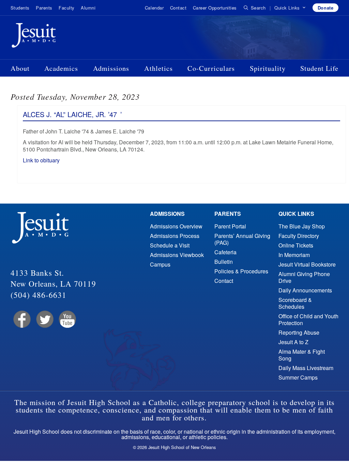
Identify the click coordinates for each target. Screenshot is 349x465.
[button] (290, 8)
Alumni (88, 7)
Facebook (21, 319)
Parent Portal (230, 226)
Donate (325, 7)
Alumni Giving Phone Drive (304, 277)
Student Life (319, 68)
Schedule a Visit (169, 245)
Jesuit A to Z (293, 342)
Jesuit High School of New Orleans (58, 37)
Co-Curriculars (211, 68)
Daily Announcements (305, 290)
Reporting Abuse (298, 332)
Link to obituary (42, 160)
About (20, 68)
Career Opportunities (215, 7)
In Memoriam (294, 255)
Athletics (158, 68)
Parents (44, 7)
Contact (178, 7)
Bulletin (223, 262)
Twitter (44, 319)
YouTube (67, 319)
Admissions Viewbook (177, 255)
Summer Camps (298, 377)
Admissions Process (174, 236)
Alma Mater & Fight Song (301, 355)
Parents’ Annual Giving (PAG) (242, 239)
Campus (160, 264)
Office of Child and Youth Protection (308, 319)
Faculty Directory (298, 236)
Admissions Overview (176, 226)
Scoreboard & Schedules (295, 303)
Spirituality (268, 68)
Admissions (111, 68)
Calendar (154, 7)
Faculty (67, 7)
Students (20, 7)
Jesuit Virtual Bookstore (307, 264)
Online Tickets (295, 245)
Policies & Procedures (241, 271)
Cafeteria (225, 252)
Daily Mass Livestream (305, 368)
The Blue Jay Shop (301, 226)
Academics (61, 68)
